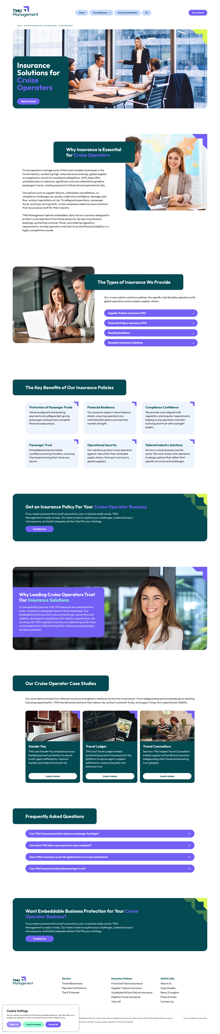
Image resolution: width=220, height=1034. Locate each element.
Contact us (39, 529)
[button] (101, 13)
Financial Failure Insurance (127, 983)
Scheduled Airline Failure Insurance (131, 992)
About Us (166, 983)
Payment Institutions (74, 988)
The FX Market (70, 992)
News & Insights (170, 992)
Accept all (53, 1024)
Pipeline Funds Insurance (125, 997)
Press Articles (168, 997)
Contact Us (167, 1001)
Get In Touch (198, 12)
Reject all (14, 1024)
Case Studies (168, 988)
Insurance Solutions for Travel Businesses (40, 25)
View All (116, 1001)
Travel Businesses (72, 983)
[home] (25, 11)
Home (19, 25)
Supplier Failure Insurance (126, 988)
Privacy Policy (202, 1018)
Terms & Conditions (190, 1018)
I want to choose (33, 1024)
